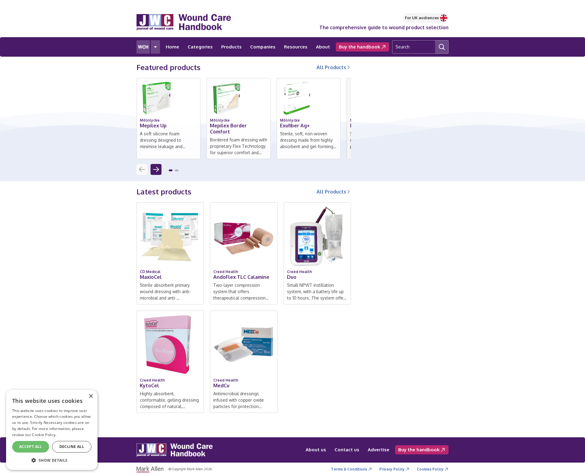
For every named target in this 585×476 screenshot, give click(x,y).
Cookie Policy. (44, 434)
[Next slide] (156, 169)
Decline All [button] (71, 446)
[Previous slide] (141, 169)
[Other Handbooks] (155, 47)
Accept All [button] (30, 446)
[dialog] (52, 430)
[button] (170, 170)
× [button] (90, 396)
